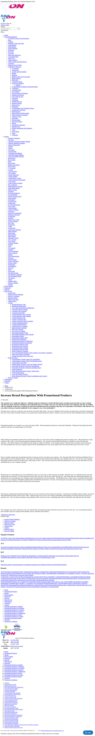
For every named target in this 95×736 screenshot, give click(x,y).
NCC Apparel (12, 239)
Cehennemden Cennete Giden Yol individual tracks (27, 361)
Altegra (10, 148)
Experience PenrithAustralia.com (55, 730)
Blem (9, 161)
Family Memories (17, 369)
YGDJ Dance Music (18, 372)
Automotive (15, 70)
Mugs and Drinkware (14, 55)
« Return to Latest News (8, 514)
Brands (6, 136)
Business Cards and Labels (16, 43)
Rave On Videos (13, 377)
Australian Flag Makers (15, 153)
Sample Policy (12, 301)
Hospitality (15, 106)
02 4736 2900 (15, 640)
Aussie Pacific (12, 151)
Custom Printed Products (19, 324)
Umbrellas (15, 135)
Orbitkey (10, 249)
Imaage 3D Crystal (13, 220)
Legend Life (11, 228)
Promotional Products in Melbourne (22, 341)
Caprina (10, 170)
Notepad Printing (13, 243)
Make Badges (12, 234)
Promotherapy (12, 266)
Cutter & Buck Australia (15, 183)
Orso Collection (12, 253)
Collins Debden (12, 176)
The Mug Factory (13, 273)
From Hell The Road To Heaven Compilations (25, 366)
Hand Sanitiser (8, 286)
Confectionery (12, 45)
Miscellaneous (16, 111)
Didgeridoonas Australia (15, 186)
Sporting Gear (16, 126)
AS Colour (11, 150)
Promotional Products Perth (20, 349)
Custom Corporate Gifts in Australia (22, 321)
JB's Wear (11, 223)
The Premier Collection (15, 274)
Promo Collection (13, 261)
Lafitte (10, 226)
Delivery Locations (13, 296)
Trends (10, 279)
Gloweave (11, 211)
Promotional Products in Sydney (13, 616)
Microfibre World (13, 238)
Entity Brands (12, 198)
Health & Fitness (17, 103)
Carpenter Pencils (17, 81)
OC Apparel (11, 248)
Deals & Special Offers (15, 65)
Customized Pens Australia (20, 326)
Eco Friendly (15, 91)
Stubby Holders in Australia (20, 351)
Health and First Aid (18, 95)
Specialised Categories (18, 125)
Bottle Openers (16, 78)
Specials (6, 289)
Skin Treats (11, 271)
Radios (14, 123)
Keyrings (11, 52)
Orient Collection (13, 251)
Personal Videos (13, 298)
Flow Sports (11, 206)
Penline (10, 254)
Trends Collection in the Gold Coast (22, 356)
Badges (14, 73)
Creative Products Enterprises (16, 180)
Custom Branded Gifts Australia (21, 314)
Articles (10, 303)
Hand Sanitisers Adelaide (19, 328)
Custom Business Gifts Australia (21, 316)
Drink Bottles (12, 47)
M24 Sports (11, 233)
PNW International (13, 256)
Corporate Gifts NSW (18, 313)
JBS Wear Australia (17, 329)
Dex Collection (12, 185)
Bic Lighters (11, 160)
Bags (9, 40)
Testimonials (8, 379)
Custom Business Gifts (18, 318)
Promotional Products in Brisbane (14, 608)
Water (13, 133)
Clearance (11, 63)
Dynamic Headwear (14, 193)
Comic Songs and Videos (19, 363)
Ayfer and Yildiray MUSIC (16, 156)
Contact (6, 382)
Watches (18, 85)
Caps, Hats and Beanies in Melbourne (23, 308)
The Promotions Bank (14, 276)
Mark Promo (12, 236)
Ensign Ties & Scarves (14, 196)
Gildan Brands (12, 208)
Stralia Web (44, 730)
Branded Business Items (19, 306)
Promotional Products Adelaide (13, 606)
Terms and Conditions (10, 621)
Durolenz (11, 191)
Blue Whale (11, 163)
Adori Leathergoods (14, 145)
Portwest (10, 258)
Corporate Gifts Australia (19, 311)
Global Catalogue (13, 210)
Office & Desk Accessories (20, 115)
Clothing (10, 42)
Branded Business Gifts (19, 304)
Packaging (15, 118)
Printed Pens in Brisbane (19, 339)
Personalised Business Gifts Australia (23, 334)
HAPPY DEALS (17, 101)
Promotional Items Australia (20, 348)
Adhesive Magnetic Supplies (16, 143)
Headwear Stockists (14, 215)
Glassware (15, 98)
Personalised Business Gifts (20, 333)
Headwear (11, 50)
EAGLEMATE (12, 195)
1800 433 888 (5, 25)
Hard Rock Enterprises (15, 213)
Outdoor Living (16, 116)
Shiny (10, 269)
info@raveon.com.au (17, 646)
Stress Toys (11, 58)
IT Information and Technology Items (23, 108)
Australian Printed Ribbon (15, 155)
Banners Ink (11, 158)
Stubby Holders (12, 60)
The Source (11, 278)
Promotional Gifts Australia (20, 346)
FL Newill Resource (14, 205)
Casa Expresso (12, 171)
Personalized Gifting (18, 336)
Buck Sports (11, 166)
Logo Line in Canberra (18, 331)
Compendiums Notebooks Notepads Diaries (25, 86)
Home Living (16, 105)
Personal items (16, 120)
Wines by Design (13, 283)
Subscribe (7, 381)
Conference (15, 88)
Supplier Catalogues (14, 138)
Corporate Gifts (16, 90)
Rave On (10, 268)
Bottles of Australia (13, 165)
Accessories (15, 68)
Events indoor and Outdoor (20, 93)
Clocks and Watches (18, 83)
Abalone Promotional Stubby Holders (19, 141)
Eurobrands (11, 200)
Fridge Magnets (12, 48)
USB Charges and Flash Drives (17, 62)
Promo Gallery (12, 263)
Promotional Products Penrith (13, 618)
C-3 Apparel (11, 168)
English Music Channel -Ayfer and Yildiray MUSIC (27, 364)
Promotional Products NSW (20, 344)
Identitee (10, 218)
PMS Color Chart (13, 299)
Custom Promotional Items (19, 323)
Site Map (7, 620)
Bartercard (7, 288)
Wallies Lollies (12, 281)
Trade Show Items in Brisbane (21, 354)
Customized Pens (13, 57)
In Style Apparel (13, 221)
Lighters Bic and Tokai (18, 110)
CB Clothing (12, 173)
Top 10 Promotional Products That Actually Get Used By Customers (32, 353)
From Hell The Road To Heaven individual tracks (26, 368)
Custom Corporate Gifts (19, 319)
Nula (9, 246)
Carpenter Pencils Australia (20, 309)
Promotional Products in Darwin (13, 611)
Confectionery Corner (14, 178)
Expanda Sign (12, 201)
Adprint (10, 146)
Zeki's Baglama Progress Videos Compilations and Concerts (29, 376)
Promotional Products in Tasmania (22, 343)
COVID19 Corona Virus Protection (18, 38)
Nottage (10, 244)
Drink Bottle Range (14, 188)
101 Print (11, 140)
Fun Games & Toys (17, 96)
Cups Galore (12, 181)
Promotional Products (10, 37)
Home (6, 35)
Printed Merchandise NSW (20, 338)
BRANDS (15, 80)
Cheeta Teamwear (13, 175)
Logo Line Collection (14, 229)
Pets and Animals (17, 121)
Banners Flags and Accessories (21, 77)
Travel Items (15, 131)
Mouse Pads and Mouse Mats (20, 113)
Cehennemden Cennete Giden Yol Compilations (26, 359)
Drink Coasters (12, 190)
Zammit (10, 284)
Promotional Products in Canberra (14, 610)
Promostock (11, 264)
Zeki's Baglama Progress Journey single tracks (25, 371)
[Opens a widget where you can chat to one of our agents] (88, 732)
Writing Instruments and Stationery (22, 128)
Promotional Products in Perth (13, 615)
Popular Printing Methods (15, 294)
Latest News (11, 293)
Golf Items (15, 100)
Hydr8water (11, 216)
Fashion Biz (11, 203)
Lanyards (11, 53)
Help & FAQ (8, 291)
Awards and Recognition (19, 72)
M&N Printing (12, 231)
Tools (13, 130)
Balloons (14, 75)
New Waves (11, 241)
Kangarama (11, 225)
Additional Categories (14, 67)
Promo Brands (12, 259)
